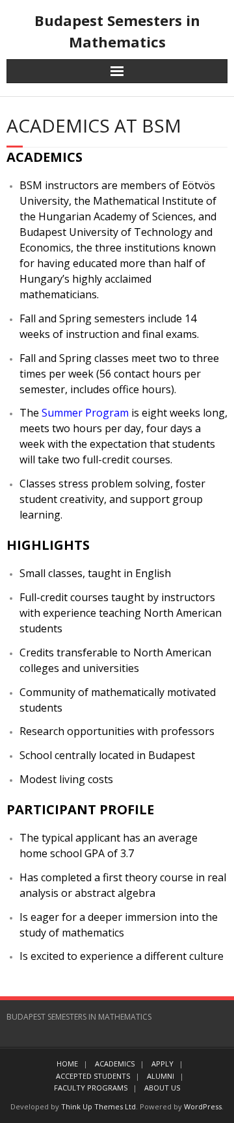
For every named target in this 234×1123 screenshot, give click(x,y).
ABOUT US (162, 1087)
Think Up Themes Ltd (98, 1106)
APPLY (162, 1063)
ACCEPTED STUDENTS (93, 1076)
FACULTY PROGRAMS (90, 1087)
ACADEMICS (115, 1063)
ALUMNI (160, 1076)
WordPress (203, 1106)
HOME (67, 1063)
